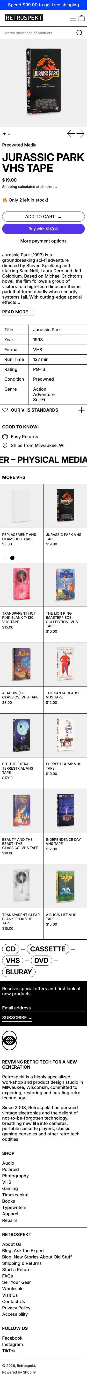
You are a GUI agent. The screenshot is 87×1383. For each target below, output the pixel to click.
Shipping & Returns (22, 1263)
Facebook (12, 1338)
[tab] (4, 134)
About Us (12, 1244)
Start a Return (16, 1269)
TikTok (9, 1350)
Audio (8, 1163)
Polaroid (10, 1169)
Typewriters (14, 1207)
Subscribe (14, 1017)
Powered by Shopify (19, 1372)
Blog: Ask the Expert (23, 1250)
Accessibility (15, 1314)
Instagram (12, 1344)
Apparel (10, 1213)
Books (8, 1201)
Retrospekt (26, 1366)
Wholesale (12, 1288)
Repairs (10, 1220)
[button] (81, 18)
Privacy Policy (16, 1307)
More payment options (43, 240)
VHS (6, 1182)
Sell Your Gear (16, 1282)
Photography (15, 1175)
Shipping (9, 186)
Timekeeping (15, 1194)
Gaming (10, 1188)
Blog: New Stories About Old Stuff (37, 1256)
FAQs (7, 1275)
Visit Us (10, 1295)
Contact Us (13, 1301)
